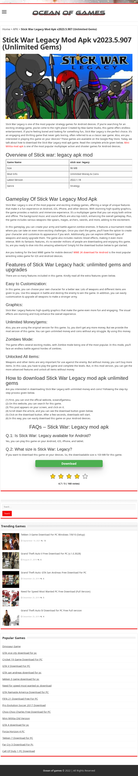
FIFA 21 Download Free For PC (20, 698)
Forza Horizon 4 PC (13, 731)
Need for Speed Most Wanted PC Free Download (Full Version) (55, 591)
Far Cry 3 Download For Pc (17, 744)
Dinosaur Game (11, 646)
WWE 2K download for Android (91, 252)
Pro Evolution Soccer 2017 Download (24, 705)
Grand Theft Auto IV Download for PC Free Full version (51, 610)
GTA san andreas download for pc (21, 672)
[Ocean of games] (69, 12)
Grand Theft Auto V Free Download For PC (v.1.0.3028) (51, 553)
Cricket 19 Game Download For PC (22, 659)
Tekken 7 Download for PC (17, 738)
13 (45, 540)
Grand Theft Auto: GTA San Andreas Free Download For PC (53, 572)
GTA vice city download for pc (19, 652)
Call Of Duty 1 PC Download (18, 751)
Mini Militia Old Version (16, 718)
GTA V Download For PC (16, 666)
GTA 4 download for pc (15, 724)
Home (6, 29)
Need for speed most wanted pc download (26, 685)
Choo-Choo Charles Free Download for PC (26, 711)
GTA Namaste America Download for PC (25, 692)
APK (15, 29)
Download (68, 464)
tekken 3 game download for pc (20, 679)
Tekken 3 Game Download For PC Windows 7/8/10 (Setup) (53, 534)
